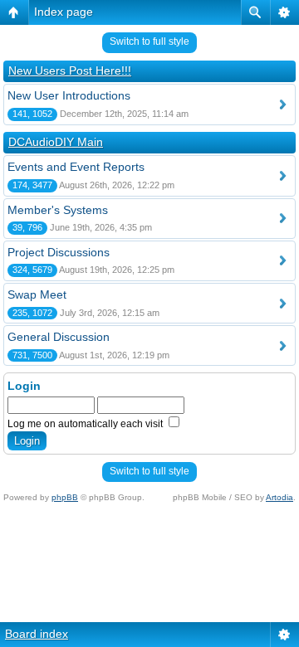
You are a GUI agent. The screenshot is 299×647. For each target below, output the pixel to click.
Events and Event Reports (76, 166)
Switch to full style (149, 41)
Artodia (279, 497)
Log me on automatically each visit (86, 424)
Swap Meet (36, 294)
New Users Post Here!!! (69, 70)
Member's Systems (57, 209)
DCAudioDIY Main (55, 141)
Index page (63, 11)
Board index (36, 633)
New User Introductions (68, 95)
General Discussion (58, 336)
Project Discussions (58, 252)
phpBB (64, 497)
